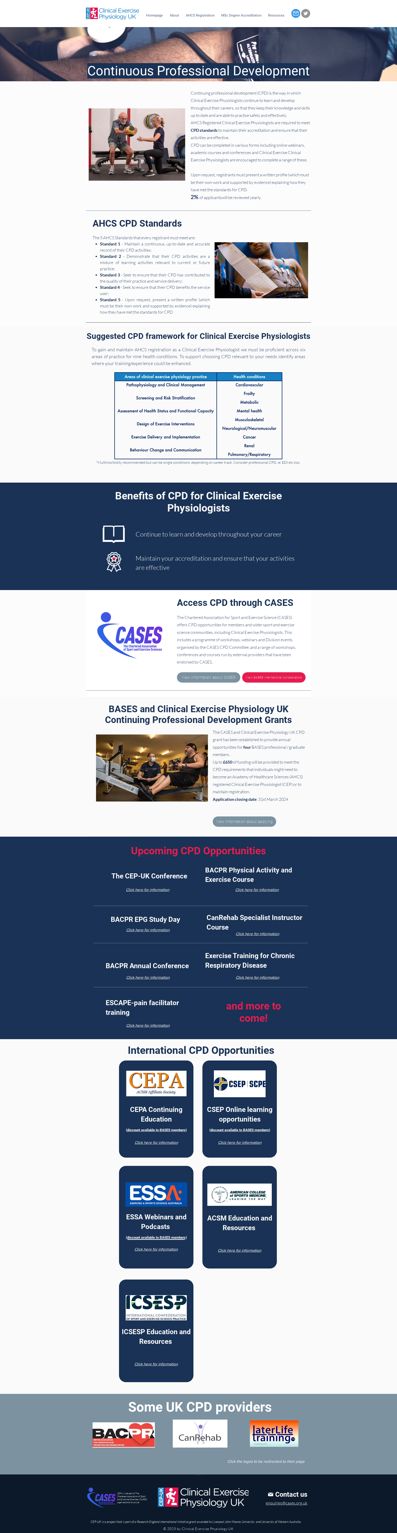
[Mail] (295, 13)
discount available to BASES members (156, 1130)
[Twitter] (305, 13)
